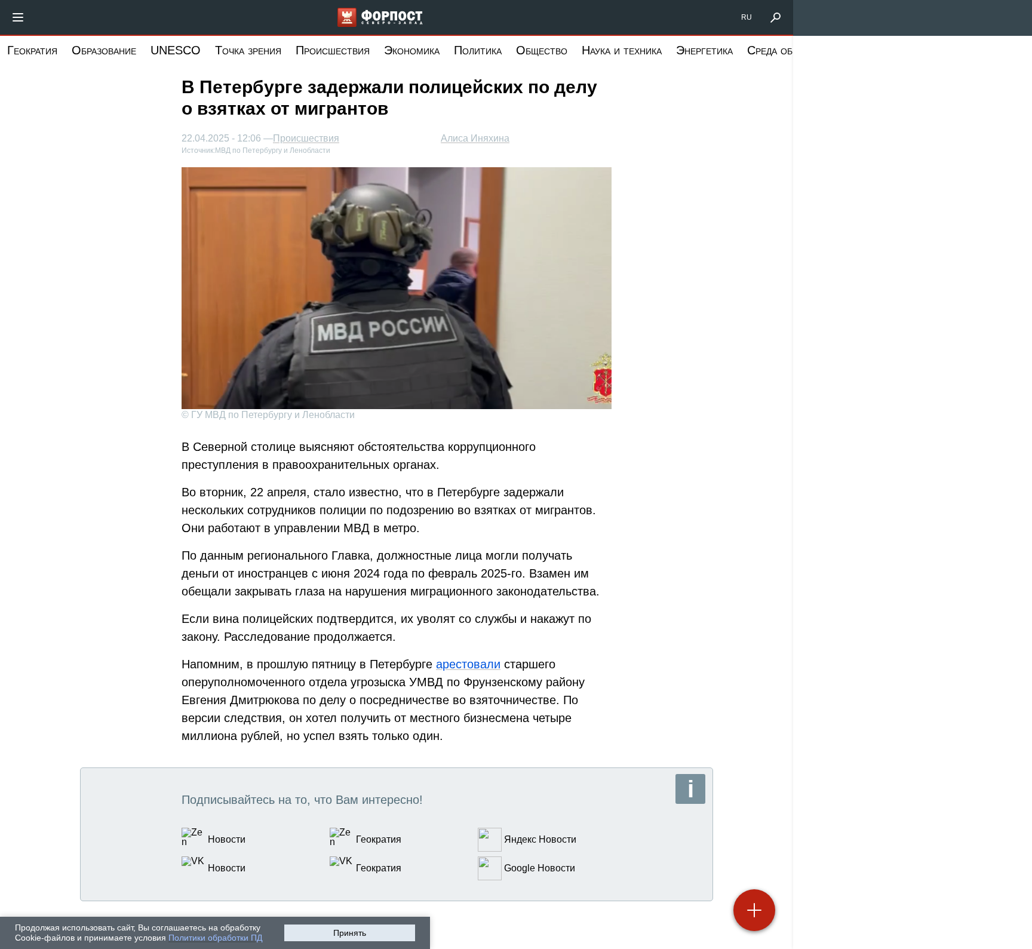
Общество (541, 50)
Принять (349, 933)
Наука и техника (622, 50)
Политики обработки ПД (215, 937)
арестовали (468, 664)
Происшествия (333, 50)
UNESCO (175, 50)
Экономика (412, 50)
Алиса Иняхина (475, 138)
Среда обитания (787, 50)
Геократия (32, 50)
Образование (104, 50)
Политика (478, 50)
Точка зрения (248, 50)
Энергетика (704, 50)
